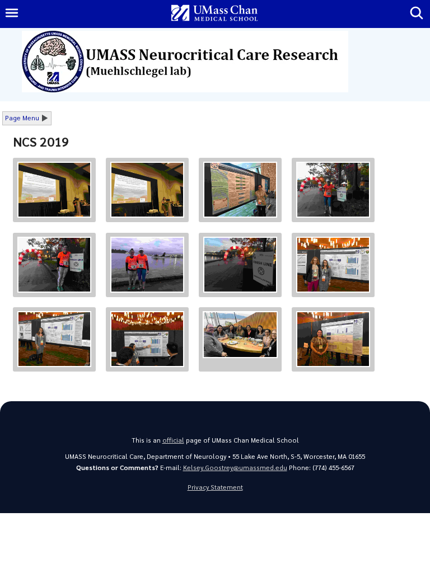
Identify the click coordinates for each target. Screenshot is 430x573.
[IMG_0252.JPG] (54, 265)
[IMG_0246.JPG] (240, 334)
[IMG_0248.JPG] (54, 339)
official (173, 440)
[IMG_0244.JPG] (54, 190)
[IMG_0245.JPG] (333, 339)
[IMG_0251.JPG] (147, 265)
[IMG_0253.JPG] (333, 190)
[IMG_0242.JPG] (147, 190)
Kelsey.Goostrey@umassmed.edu (235, 467)
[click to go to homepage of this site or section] (204, 89)
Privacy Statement (215, 487)
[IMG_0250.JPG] (240, 265)
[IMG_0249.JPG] (333, 265)
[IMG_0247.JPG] (147, 339)
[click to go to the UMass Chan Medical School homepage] (214, 14)
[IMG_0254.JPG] (240, 190)
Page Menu (22, 118)
